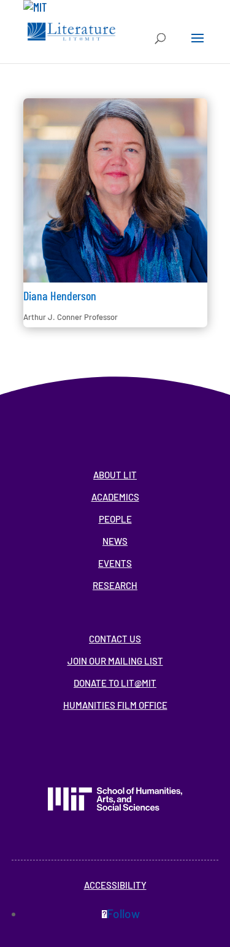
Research (115, 585)
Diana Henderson (59, 295)
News (115, 541)
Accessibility (115, 884)
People (115, 518)
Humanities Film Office (115, 705)
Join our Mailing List (115, 660)
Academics (115, 496)
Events (115, 563)
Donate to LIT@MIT (115, 682)
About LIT (115, 474)
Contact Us (115, 638)
